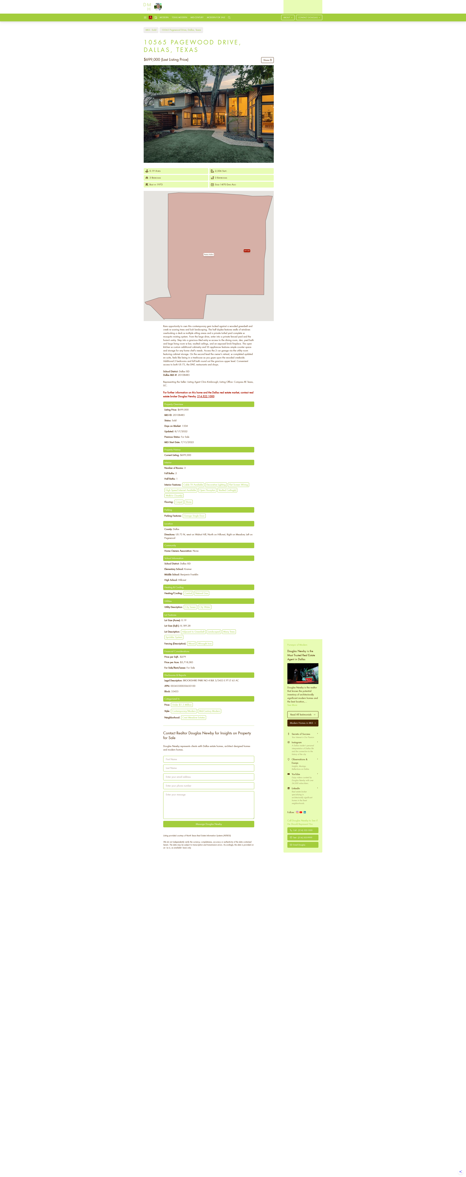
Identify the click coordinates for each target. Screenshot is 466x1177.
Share (266, 60)
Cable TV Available (193, 484)
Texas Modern (179, 17)
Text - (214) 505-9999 (302, 837)
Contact (308, 17)
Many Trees (229, 631)
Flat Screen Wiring (238, 484)
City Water (204, 606)
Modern (164, 17)
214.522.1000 (205, 396)
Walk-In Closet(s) (174, 495)
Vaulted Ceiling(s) (227, 490)
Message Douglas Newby (209, 823)
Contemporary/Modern (184, 710)
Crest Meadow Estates (193, 717)
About (286, 17)
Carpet (178, 501)
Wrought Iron (205, 643)
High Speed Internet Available (181, 490)
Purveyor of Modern (297, 644)
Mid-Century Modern (209, 710)
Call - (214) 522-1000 (302, 830)
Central (188, 593)
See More (292, 705)
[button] (209, 254)
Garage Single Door (194, 515)
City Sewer (190, 606)
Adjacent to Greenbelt (193, 631)
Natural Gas (201, 593)
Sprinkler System (174, 637)
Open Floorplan (207, 490)
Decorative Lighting (216, 484)
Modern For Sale (216, 17)
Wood (191, 643)
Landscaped (214, 631)
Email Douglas (299, 844)
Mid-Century (197, 17)
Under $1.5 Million (182, 704)
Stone (188, 501)
